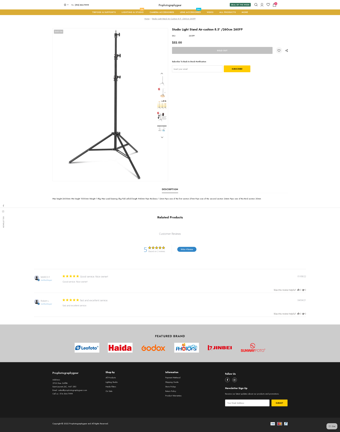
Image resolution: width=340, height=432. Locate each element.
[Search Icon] (256, 5)
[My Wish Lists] (268, 5)
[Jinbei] (219, 348)
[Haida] (120, 348)
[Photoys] (186, 348)
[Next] (162, 137)
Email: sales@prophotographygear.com (69, 390)
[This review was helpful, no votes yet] (298, 289)
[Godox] (153, 348)
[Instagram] (234, 380)
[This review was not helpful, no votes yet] (303, 289)
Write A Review (187, 249)
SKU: (174, 35)
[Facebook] (227, 380)
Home (147, 18)
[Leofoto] (87, 348)
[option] (104, 105)
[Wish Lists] (279, 50)
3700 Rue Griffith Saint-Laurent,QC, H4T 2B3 (64, 385)
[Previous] (162, 73)
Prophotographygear (170, 5)
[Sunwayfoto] (253, 348)
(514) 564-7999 (82, 5)
